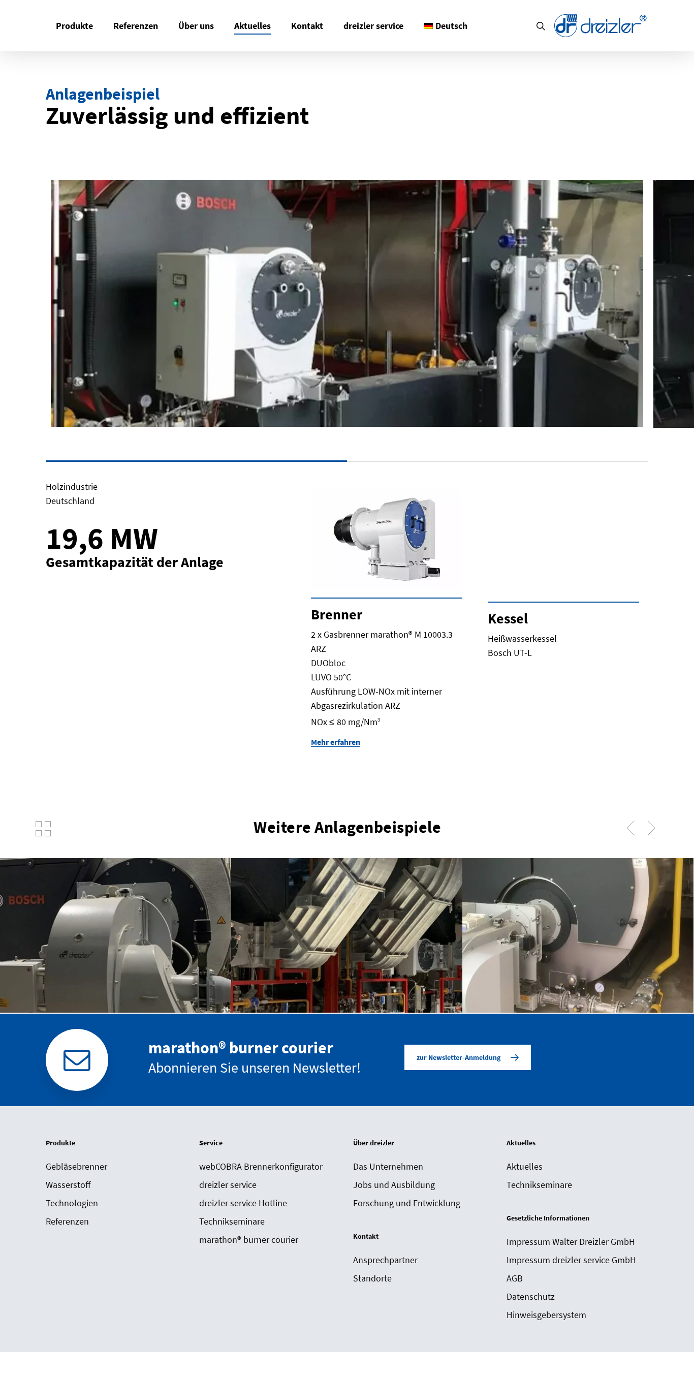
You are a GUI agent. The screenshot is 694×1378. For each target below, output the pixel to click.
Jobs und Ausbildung (394, 1185)
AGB (515, 1278)
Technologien (72, 1203)
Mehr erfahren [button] (335, 742)
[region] (347, 318)
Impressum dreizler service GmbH (571, 1260)
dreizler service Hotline (243, 1203)
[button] (467, 1057)
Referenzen (67, 1221)
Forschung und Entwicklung (406, 1203)
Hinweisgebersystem (546, 1315)
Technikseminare (232, 1221)
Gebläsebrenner (76, 1166)
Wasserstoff (68, 1185)
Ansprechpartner (385, 1260)
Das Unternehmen (388, 1166)
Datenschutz (531, 1296)
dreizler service (228, 1185)
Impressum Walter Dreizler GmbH (571, 1241)
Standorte (372, 1278)
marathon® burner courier (248, 1239)
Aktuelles (525, 1166)
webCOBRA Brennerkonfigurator (261, 1166)
